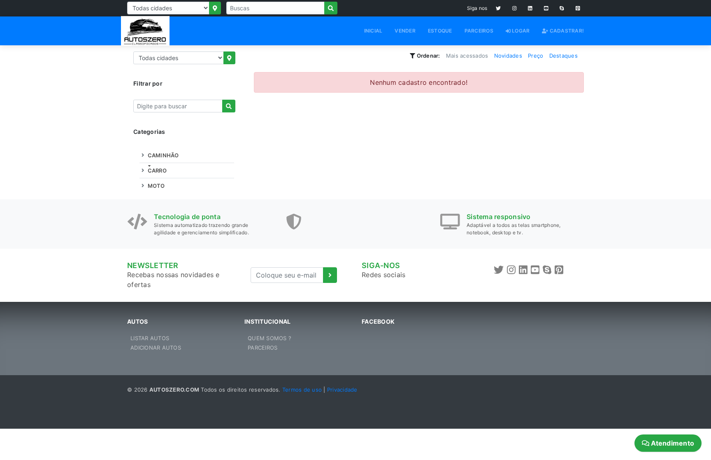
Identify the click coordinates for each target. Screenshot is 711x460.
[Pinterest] (578, 8)
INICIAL (373, 31)
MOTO (155, 185)
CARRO (156, 170)
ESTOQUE (440, 31)
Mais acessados (467, 55)
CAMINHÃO (162, 155)
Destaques (563, 55)
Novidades (508, 55)
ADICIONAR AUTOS (155, 347)
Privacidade (342, 389)
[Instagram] (514, 8)
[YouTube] (546, 8)
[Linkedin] (530, 8)
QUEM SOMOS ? (269, 338)
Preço (535, 55)
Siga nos (477, 8)
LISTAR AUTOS (149, 338)
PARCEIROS (479, 31)
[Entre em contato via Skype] (561, 8)
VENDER (405, 31)
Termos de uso (302, 389)
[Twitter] (498, 8)
